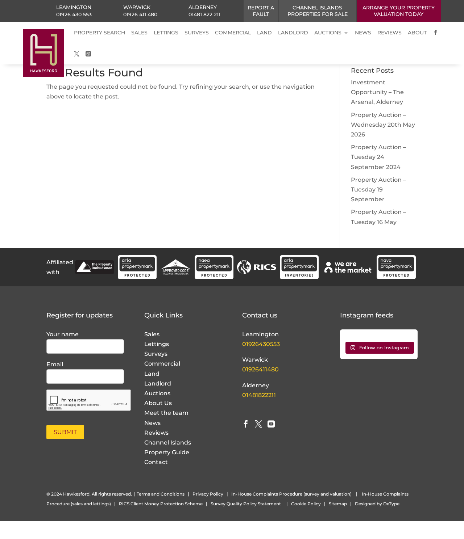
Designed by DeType (377, 503)
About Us (158, 403)
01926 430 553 (74, 14)
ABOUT (417, 32)
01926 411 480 (140, 14)
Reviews (156, 432)
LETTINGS (166, 32)
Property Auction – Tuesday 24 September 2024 (378, 157)
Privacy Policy (207, 494)
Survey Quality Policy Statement (246, 503)
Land (152, 373)
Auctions (157, 393)
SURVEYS (197, 32)
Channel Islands (167, 442)
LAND (264, 32)
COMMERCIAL (233, 32)
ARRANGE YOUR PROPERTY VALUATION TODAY (398, 10)
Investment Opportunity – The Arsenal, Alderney (377, 92)
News (152, 423)
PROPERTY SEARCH (99, 32)
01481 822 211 (204, 14)
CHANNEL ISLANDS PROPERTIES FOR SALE (317, 10)
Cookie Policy (306, 503)
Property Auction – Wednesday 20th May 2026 (383, 124)
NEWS (363, 32)
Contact (156, 462)
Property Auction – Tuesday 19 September (378, 189)
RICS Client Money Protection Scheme (161, 503)
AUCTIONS (327, 32)
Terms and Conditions (161, 494)
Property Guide (166, 452)
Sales (152, 334)
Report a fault (261, 10)
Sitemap (338, 503)
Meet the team (166, 412)
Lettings (156, 344)
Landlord (157, 383)
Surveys (155, 353)
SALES (139, 32)
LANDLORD (293, 32)
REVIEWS (389, 32)
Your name (62, 334)
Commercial (162, 363)
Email (54, 364)
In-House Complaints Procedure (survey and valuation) (291, 494)
